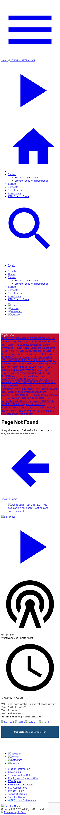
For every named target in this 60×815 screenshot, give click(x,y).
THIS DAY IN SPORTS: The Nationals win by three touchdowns (25, 399)
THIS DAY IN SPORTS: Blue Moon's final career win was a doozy (27, 412)
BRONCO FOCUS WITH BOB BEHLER (21, 338)
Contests (13, 186)
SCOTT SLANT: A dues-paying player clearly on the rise (27, 352)
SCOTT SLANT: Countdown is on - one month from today (26, 387)
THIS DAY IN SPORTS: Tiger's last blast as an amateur (28, 340)
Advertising (14, 193)
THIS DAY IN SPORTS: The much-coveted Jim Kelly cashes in (28, 357)
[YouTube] (14, 314)
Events (12, 183)
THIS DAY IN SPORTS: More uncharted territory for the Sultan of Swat (28, 349)
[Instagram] (15, 311)
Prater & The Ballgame (27, 177)
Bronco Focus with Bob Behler (31, 180)
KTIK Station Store (18, 196)
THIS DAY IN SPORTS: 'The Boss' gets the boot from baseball (27, 404)
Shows (12, 174)
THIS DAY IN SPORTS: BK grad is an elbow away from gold (27, 368)
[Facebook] (14, 305)
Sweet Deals (15, 189)
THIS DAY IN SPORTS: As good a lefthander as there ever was (27, 376)
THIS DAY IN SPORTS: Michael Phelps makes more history (29, 391)
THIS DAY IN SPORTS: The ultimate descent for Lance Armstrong (29, 344)
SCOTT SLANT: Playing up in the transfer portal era (27, 371)
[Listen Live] (30, 545)
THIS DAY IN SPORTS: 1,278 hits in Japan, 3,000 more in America (28, 384)
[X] (13, 308)
